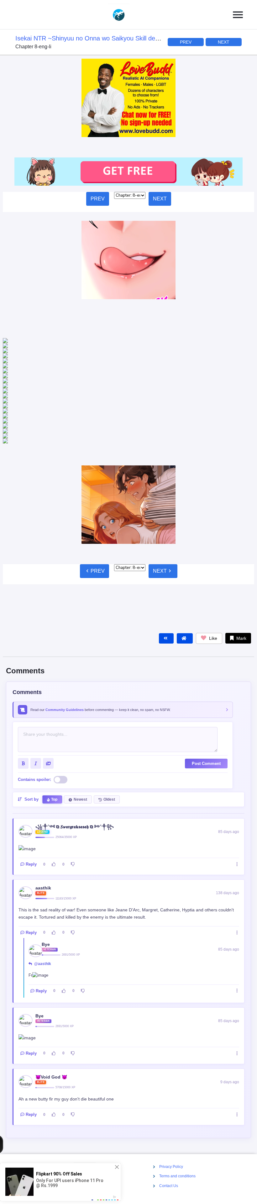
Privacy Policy (171, 1166)
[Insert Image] (48, 668)
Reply (31, 768)
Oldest (109, 704)
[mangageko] (126, 15)
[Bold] (23, 668)
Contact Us (168, 1186)
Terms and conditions (177, 1176)
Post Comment (206, 668)
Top (54, 704)
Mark (240, 542)
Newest (80, 704)
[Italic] (35, 668)
